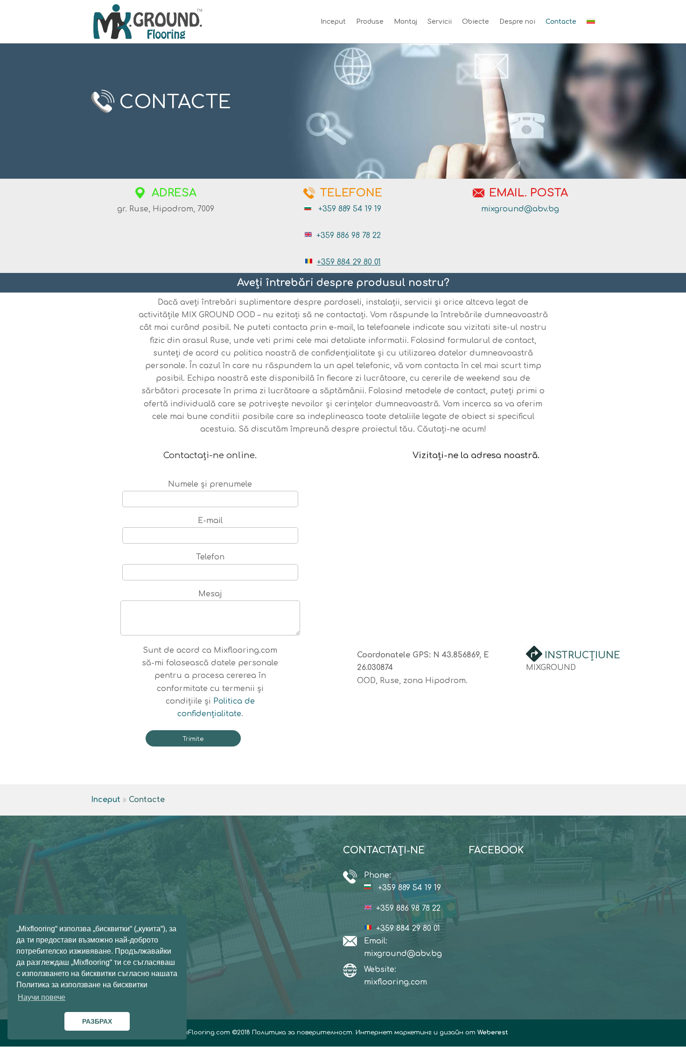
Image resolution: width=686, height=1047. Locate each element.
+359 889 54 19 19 (349, 209)
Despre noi (517, 22)
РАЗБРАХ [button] (97, 1021)
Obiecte (475, 22)
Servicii (439, 22)
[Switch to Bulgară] (591, 30)
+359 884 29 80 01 (349, 262)
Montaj (405, 22)
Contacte (561, 22)
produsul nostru (400, 282)
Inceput (333, 22)
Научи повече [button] (41, 997)
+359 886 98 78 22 (348, 235)
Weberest (492, 1032)
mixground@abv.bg (520, 209)
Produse (370, 22)
